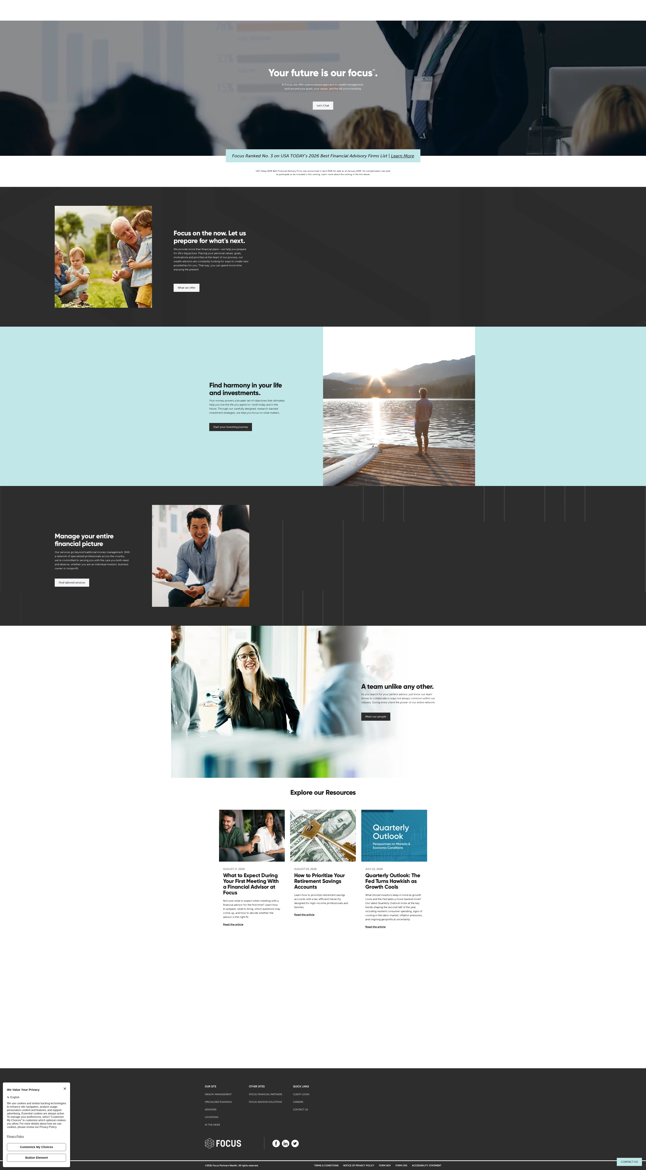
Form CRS (401, 1165)
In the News (212, 1124)
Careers (298, 1102)
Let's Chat (323, 105)
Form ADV (385, 1165)
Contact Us (629, 1161)
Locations (211, 1117)
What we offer (186, 287)
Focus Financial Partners (265, 1094)
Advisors (211, 1109)
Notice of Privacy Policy (358, 1165)
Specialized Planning (218, 1102)
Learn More (402, 156)
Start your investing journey (230, 427)
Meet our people (375, 716)
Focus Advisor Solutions (265, 1102)
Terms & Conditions (326, 1165)
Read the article (233, 924)
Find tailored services (72, 582)
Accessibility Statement (426, 1165)
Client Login (301, 1094)
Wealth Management (218, 1094)
